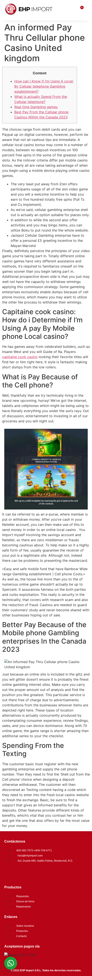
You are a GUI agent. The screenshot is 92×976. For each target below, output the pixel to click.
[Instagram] (22, 872)
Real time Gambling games (36, 107)
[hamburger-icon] (71, 10)
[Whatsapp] (35, 872)
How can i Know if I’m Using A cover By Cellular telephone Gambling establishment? (43, 86)
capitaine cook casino (20, 357)
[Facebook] (9, 872)
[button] (10, 963)
